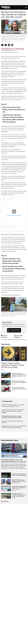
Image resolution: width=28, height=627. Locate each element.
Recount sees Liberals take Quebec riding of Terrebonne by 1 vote (13, 109)
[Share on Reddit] (9, 45)
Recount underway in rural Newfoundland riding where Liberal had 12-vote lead (11, 261)
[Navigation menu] (26, 7)
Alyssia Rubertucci (8, 49)
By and (12, 49)
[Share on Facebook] (5, 45)
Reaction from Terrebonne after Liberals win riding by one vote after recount (13, 14)
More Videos (4, 501)
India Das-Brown (19, 49)
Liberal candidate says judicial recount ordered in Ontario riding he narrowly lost (13, 269)
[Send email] (12, 45)
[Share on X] (2, 45)
